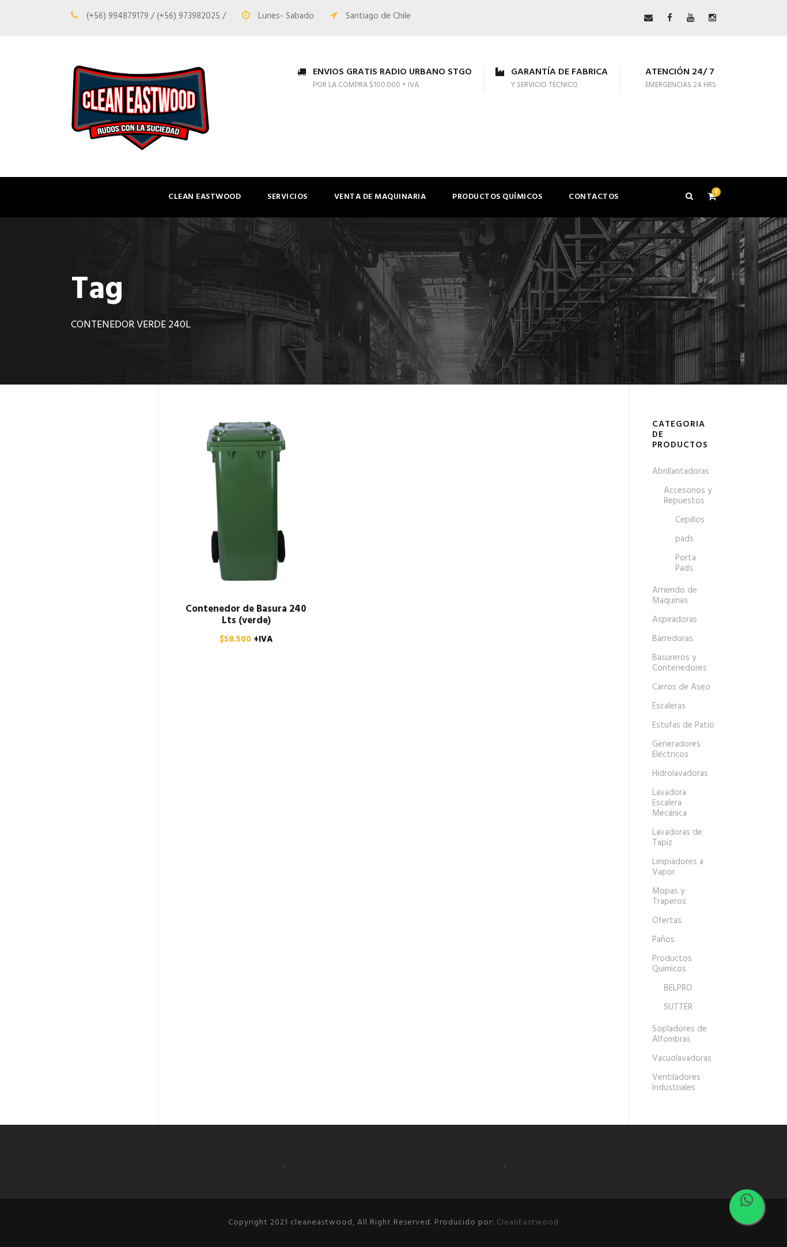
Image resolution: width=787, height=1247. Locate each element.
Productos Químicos (497, 197)
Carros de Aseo (681, 687)
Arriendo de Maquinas (674, 595)
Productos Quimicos (672, 964)
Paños (663, 940)
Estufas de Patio (683, 725)
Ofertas (667, 921)
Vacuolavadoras (682, 1058)
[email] (648, 18)
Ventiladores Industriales (676, 1083)
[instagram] (712, 18)
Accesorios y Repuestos (688, 496)
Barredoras (672, 639)
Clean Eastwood (204, 197)
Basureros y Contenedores (679, 663)
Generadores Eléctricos (676, 749)
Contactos (594, 197)
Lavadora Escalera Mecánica (669, 803)
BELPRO (678, 988)
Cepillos (690, 520)
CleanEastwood (528, 1222)
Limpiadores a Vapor (677, 867)
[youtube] (690, 18)
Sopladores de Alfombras (679, 1034)
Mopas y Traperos (669, 896)
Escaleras (669, 706)
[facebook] (669, 18)
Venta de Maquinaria (380, 197)
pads (684, 539)
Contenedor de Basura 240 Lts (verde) (246, 614)
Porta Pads (685, 563)
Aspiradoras (674, 620)
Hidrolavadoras (680, 774)
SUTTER (678, 1007)
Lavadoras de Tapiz (677, 838)
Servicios (287, 197)
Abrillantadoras (680, 472)
